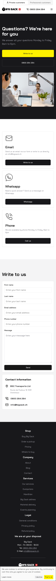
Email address (10, 307)
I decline (38, 577)
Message (8, 330)
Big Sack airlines (28, 499)
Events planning (28, 509)
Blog (28, 468)
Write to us (28, 53)
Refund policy (28, 531)
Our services (28, 484)
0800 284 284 (37, 9)
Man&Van (28, 494)
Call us (28, 241)
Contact (28, 473)
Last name (8, 296)
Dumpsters (28, 489)
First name (8, 285)
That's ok (48, 577)
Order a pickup (28, 441)
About (28, 462)
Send (28, 367)
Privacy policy (28, 525)
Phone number (10, 319)
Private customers (17, 2)
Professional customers (40, 2)
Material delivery (28, 504)
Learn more (6, 577)
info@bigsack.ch (19, 404)
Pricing (28, 446)
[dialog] (28, 574)
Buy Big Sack (28, 436)
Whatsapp (28, 202)
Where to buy (28, 452)
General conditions (28, 520)
